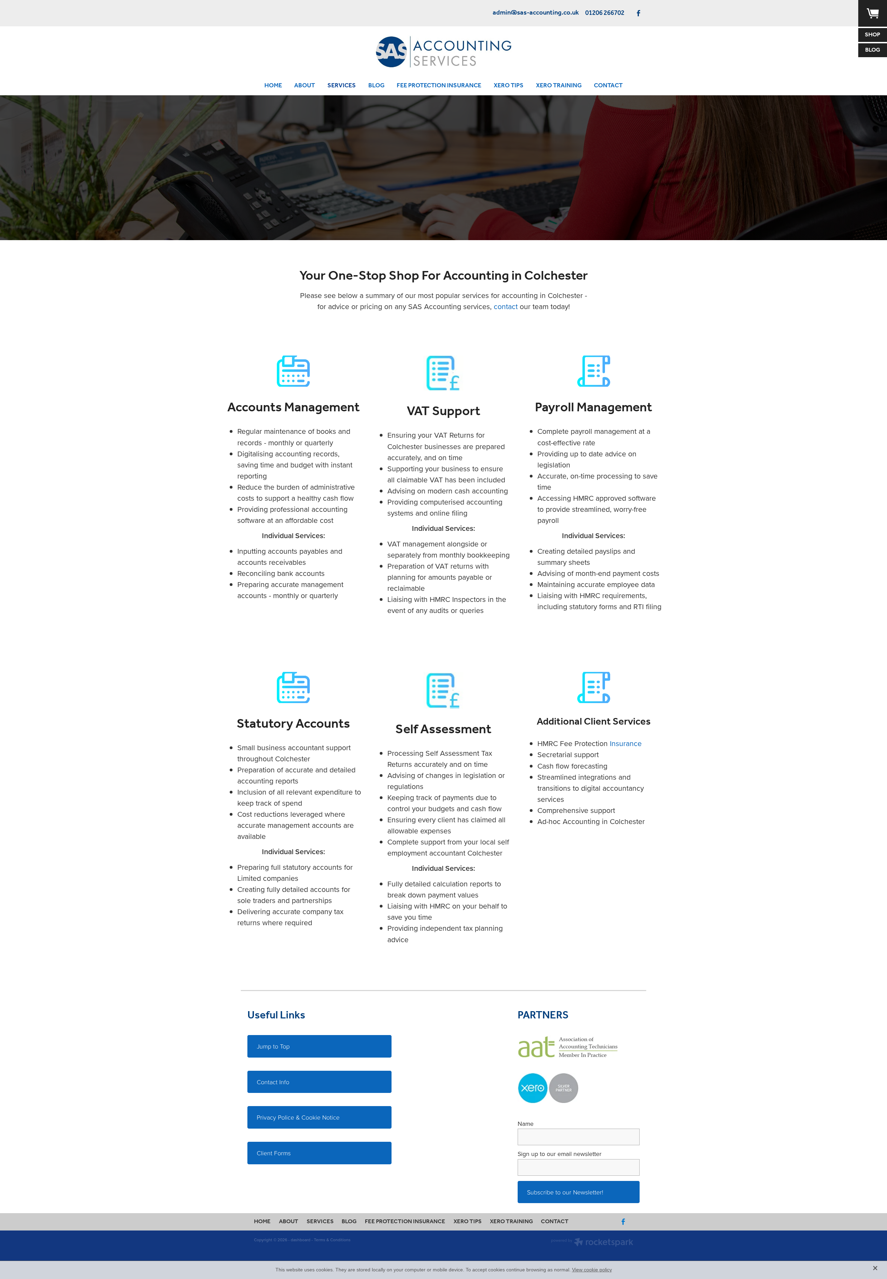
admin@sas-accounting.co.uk (536, 13)
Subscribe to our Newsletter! (565, 1192)
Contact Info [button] (273, 1082)
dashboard (300, 1240)
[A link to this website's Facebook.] (638, 13)
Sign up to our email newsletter (559, 1154)
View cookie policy (592, 1269)
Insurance (626, 743)
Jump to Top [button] (273, 1046)
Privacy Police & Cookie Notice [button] (298, 1117)
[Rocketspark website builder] (592, 1243)
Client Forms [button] (274, 1153)
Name (526, 1124)
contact (506, 306)
